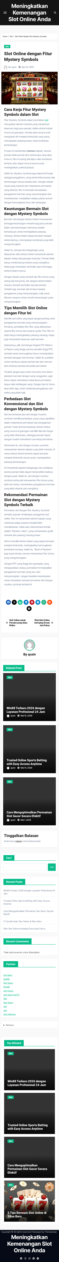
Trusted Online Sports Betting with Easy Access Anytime (27, 762)
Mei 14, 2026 (26, 767)
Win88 (6, 987)
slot (46, 120)
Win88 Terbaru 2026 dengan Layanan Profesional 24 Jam (26, 709)
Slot (7, 46)
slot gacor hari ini (11, 994)
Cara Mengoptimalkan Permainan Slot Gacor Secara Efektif (29, 814)
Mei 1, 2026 (26, 820)
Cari (9, 857)
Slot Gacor (8, 983)
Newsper (37, 1231)
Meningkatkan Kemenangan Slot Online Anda (30, 12)
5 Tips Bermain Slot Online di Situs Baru (22, 921)
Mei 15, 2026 (26, 715)
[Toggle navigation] (5, 12)
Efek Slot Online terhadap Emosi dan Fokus (24, 928)
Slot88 (6, 979)
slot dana (7, 975)
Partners (10, 1025)
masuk (18, 841)
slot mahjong (9, 1014)
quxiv (14, 67)
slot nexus (8, 990)
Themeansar (51, 1231)
